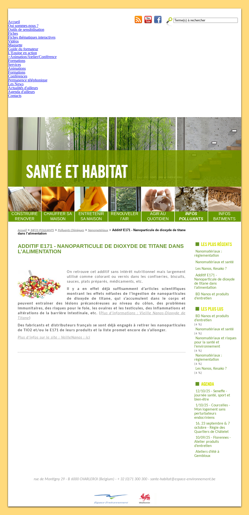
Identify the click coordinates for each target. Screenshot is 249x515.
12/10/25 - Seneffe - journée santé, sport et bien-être (212, 395)
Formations (16, 61)
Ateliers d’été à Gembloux (206, 454)
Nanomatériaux (98, 230)
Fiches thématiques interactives (31, 37)
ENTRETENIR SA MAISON (91, 216)
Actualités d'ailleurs (23, 88)
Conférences (17, 76)
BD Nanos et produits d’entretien (211, 296)
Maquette (15, 45)
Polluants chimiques (71, 230)
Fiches (13, 33)
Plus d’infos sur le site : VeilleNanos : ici (54, 338)
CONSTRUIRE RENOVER (24, 216)
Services (14, 64)
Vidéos (13, 41)
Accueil (14, 22)
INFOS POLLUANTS (191, 216)
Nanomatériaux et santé (215, 262)
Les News (16, 84)
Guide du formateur (23, 49)
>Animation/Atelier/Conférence (32, 57)
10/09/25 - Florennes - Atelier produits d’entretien (212, 442)
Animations (17, 68)
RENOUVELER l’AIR (124, 216)
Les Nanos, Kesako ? (211, 269)
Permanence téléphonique (27, 80)
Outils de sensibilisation (26, 29)
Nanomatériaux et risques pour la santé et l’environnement (215, 342)
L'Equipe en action (22, 53)
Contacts (14, 96)
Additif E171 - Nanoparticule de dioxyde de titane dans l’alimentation (214, 281)
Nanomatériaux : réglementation (208, 254)
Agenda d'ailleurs (21, 92)
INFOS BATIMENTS (224, 216)
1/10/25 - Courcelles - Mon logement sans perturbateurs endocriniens (212, 411)
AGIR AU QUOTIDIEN (158, 216)
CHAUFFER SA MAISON (58, 216)
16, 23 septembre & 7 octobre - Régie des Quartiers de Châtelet (212, 428)
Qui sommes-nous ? (23, 26)
